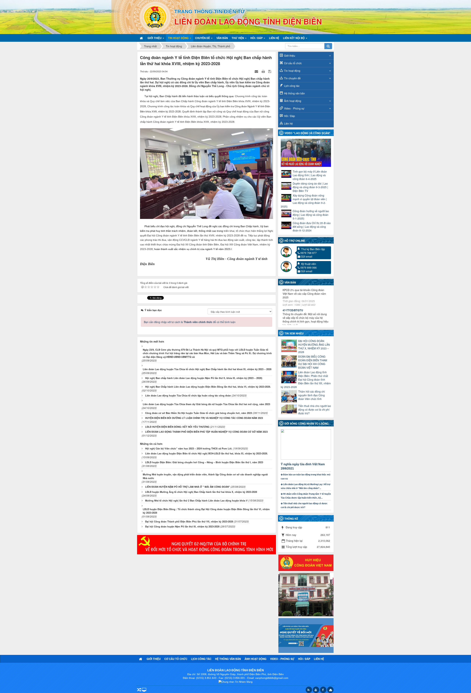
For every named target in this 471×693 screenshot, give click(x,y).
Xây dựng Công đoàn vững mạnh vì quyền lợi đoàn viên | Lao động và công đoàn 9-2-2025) (304, 201)
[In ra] (264, 71)
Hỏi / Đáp (289, 116)
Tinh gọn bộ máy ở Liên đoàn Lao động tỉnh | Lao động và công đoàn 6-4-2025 (310, 175)
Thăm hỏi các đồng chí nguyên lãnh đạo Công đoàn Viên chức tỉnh (311, 395)
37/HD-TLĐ (289, 305)
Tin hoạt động (292, 70)
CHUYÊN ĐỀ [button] (203, 38)
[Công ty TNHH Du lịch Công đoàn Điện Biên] (306, 594)
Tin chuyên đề (292, 78)
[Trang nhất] (142, 38)
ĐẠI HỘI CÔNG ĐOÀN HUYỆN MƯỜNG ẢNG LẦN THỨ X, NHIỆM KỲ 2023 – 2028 (314, 346)
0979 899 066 (308, 267)
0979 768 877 (308, 253)
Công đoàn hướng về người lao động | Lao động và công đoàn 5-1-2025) (311, 214)
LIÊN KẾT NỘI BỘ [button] (294, 38)
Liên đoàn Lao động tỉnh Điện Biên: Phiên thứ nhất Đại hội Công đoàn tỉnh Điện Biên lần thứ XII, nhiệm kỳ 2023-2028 (306, 379)
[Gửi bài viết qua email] (257, 71)
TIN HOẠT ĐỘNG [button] (178, 38)
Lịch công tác (292, 86)
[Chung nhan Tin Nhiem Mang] (235, 681)
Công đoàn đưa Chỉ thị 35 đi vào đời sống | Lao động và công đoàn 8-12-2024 (312, 226)
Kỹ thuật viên (308, 264)
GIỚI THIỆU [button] (155, 38)
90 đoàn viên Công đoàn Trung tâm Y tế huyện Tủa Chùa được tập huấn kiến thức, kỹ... (306, 496)
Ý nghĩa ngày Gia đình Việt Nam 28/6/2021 (303, 466)
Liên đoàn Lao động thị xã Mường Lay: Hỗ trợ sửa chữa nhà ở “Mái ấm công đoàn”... (305, 486)
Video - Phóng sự (294, 108)
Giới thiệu (289, 55)
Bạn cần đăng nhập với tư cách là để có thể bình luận (190, 322)
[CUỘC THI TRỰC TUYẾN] (306, 635)
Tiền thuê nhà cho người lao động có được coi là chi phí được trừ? (314, 409)
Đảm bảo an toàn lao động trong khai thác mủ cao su (305, 476)
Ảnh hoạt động (292, 101)
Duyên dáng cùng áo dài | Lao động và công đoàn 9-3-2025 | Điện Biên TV (310, 187)
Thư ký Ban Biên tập (313, 249)
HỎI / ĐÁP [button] (256, 38)
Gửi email (306, 256)
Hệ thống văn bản (294, 93)
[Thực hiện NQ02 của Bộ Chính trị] (206, 544)
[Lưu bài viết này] (270, 71)
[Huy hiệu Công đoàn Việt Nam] (306, 562)
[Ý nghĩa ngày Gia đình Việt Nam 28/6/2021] (306, 444)
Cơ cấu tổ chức (293, 63)
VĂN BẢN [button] (222, 38)
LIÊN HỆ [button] (274, 38)
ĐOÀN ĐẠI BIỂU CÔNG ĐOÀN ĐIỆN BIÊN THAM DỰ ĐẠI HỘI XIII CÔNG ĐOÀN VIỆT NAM (312, 362)
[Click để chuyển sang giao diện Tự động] (139, 690)
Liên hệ (288, 123)
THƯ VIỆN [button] (238, 38)
